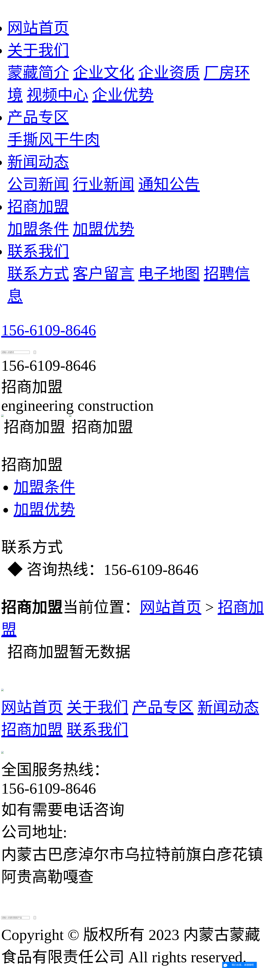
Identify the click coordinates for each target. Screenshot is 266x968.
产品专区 (38, 117)
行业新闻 (103, 184)
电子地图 (169, 273)
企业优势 (123, 95)
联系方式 (38, 273)
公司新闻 (38, 184)
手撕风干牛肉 (53, 139)
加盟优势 (103, 229)
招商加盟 (38, 206)
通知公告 (169, 184)
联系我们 (38, 251)
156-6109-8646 (48, 330)
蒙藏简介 (38, 72)
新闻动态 (38, 162)
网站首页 (38, 28)
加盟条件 (38, 229)
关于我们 (38, 50)
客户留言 (103, 273)
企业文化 (103, 72)
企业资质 (169, 72)
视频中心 (57, 95)
